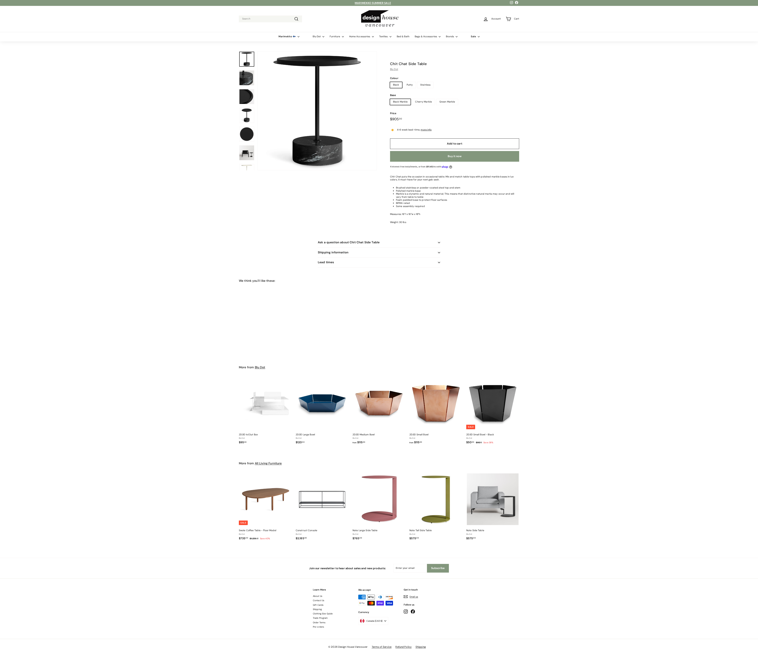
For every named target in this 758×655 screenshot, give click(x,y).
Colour (394, 78)
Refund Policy (403, 646)
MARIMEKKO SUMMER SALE (373, 3)
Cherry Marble (423, 101)
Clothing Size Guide (323, 613)
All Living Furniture (268, 463)
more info (426, 129)
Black (396, 84)
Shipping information (333, 252)
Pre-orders (318, 626)
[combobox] (270, 19)
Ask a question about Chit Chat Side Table (349, 242)
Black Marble (400, 101)
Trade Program (320, 618)
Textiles (383, 36)
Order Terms (319, 622)
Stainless (425, 84)
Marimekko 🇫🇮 (287, 36)
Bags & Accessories (426, 36)
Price (393, 113)
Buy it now (454, 156)
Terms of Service (382, 646)
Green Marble (447, 101)
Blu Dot (317, 36)
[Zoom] (317, 110)
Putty (410, 84)
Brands (450, 36)
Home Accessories (360, 36)
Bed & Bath (403, 36)
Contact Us (318, 600)
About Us (317, 596)
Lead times (326, 262)
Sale (474, 36)
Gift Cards (318, 605)
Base (393, 95)
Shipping (317, 609)
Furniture (335, 36)
